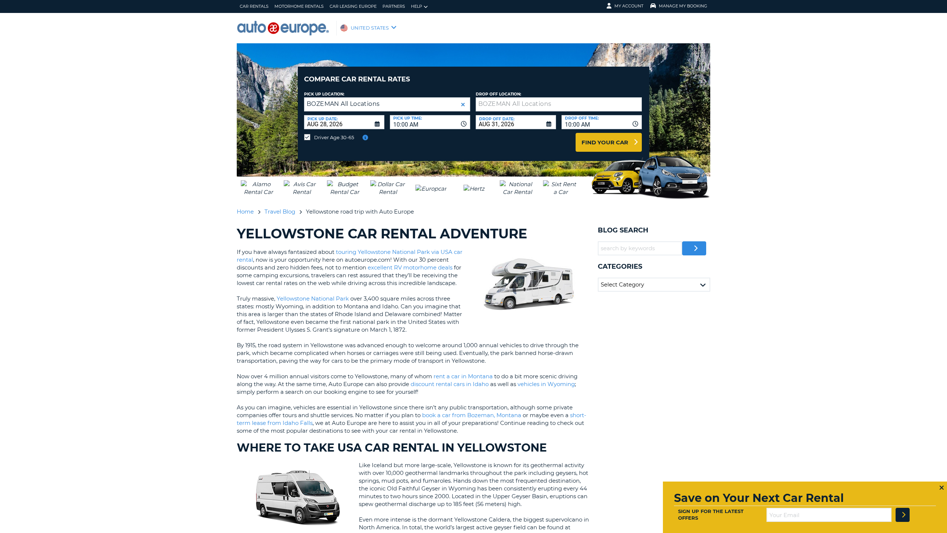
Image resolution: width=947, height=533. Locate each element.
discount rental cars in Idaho (450, 384)
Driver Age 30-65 (334, 137)
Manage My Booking (683, 6)
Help (416, 6)
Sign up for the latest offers (711, 514)
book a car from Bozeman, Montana (471, 415)
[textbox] (559, 104)
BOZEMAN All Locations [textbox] (343, 103)
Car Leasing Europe (353, 6)
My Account (628, 6)
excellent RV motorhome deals (410, 267)
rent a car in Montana (463, 376)
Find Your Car (605, 142)
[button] (463, 104)
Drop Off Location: (498, 94)
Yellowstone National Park (313, 298)
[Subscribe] (903, 515)
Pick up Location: (324, 94)
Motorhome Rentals (299, 6)
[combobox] (430, 122)
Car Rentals (254, 6)
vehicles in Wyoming (546, 384)
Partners (393, 6)
